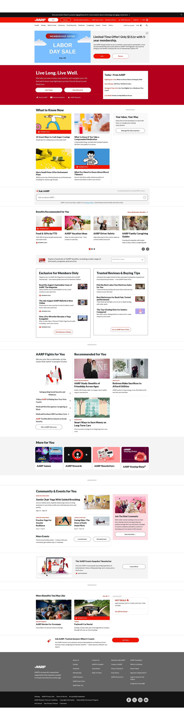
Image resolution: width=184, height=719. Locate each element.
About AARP (43, 97)
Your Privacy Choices (51, 703)
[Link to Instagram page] (140, 700)
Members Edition (110, 20)
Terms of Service (61, 696)
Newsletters (96, 668)
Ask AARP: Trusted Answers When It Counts (74, 639)
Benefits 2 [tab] (92, 249)
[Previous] (143, 249)
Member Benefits (59, 97)
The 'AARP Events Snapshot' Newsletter (94, 561)
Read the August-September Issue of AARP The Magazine (55, 286)
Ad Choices (38, 703)
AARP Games (44, 466)
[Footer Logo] (47, 666)
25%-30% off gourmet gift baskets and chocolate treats (49, 238)
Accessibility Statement (77, 696)
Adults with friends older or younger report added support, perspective (90, 391)
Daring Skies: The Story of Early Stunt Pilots (82, 523)
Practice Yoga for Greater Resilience (43, 523)
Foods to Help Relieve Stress (118, 95)
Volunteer (76, 668)
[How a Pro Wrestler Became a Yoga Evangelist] (82, 321)
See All (105, 596)
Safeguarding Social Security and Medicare (52, 393)
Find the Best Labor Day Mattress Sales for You (114, 286)
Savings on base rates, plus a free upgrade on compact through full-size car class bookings (91, 629)
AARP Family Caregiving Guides (135, 235)
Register (136, 20)
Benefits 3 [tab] (94, 249)
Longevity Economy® (137, 683)
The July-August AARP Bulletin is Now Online (56, 302)
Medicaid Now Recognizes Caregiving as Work (51, 408)
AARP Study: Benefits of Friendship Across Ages (87, 385)
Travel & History (80, 517)
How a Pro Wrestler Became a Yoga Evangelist (55, 317)
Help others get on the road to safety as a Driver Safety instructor (106, 238)
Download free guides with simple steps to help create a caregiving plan (134, 241)
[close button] (147, 33)
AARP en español (129, 25)
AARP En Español (97, 664)
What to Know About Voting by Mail (123, 79)
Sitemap (37, 696)
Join (101, 56)
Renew (120, 56)
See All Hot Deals (121, 611)
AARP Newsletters (104, 466)
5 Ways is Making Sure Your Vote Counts (51, 400)
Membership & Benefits (81, 20)
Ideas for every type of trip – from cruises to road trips (76, 238)
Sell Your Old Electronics (118, 84)
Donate (75, 664)
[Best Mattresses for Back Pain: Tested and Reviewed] (140, 300)
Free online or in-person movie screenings (49, 628)
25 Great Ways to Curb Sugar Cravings (53, 137)
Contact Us (95, 660)
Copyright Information (67, 700)
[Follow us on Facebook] (129, 700)
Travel (76, 621)
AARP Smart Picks (97, 20)
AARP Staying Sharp (134, 466)
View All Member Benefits (136, 212)
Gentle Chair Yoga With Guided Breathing (58, 499)
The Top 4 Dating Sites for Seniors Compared (112, 310)
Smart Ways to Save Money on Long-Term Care (90, 424)
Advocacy (116, 380)
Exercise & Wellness (42, 496)
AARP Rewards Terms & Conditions (46, 700)
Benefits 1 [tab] (90, 249)
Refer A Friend (96, 673)
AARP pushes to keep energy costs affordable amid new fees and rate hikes (129, 391)
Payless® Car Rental (83, 624)
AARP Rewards (125, 20)
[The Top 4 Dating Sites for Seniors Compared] (140, 313)
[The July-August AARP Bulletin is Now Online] (82, 306)
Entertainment (41, 621)
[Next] (148, 249)
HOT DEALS (120, 600)
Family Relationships (81, 380)
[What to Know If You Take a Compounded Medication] (92, 124)
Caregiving (78, 419)
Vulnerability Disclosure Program (87, 700)
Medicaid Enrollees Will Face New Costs (51, 414)
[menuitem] (36, 26)
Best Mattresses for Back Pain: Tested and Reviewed (114, 298)
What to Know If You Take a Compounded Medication (86, 138)
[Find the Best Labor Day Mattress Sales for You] (140, 288)
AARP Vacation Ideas (76, 233)
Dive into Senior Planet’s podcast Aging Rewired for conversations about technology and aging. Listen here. (90, 15)
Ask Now (125, 640)
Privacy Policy (89, 202)
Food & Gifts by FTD (46, 233)
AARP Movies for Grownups (48, 624)
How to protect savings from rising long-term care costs (90, 430)
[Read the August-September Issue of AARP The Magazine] (82, 290)
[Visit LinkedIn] (146, 700)
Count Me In (134, 566)
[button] (181, 14)
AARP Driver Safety (104, 233)
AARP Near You (78, 685)
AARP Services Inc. (117, 677)
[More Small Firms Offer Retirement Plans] (53, 159)
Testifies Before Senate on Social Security (51, 420)
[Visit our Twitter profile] (134, 700)
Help (137, 25)
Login (143, 19)
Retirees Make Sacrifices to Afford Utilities (127, 385)
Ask (145, 197)
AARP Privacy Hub (48, 696)
